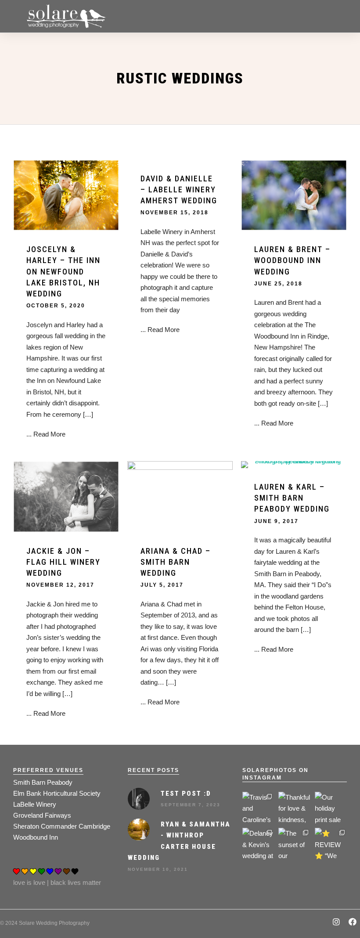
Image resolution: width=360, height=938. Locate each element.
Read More (49, 434)
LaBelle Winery (34, 804)
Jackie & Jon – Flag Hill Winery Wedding (63, 561)
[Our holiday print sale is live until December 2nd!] (331, 808)
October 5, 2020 (55, 306)
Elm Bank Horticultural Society (57, 793)
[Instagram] (336, 923)
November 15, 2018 (174, 212)
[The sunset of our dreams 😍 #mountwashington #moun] (294, 844)
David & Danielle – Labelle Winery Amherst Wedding (178, 189)
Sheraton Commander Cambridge (61, 826)
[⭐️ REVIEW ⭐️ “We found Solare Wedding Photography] (331, 844)
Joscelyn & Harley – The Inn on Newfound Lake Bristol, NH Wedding (63, 271)
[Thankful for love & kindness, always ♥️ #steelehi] (294, 808)
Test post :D (186, 793)
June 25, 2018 (278, 284)
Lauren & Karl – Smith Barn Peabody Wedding (292, 497)
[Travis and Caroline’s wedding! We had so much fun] (258, 808)
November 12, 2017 (60, 585)
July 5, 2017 (162, 585)
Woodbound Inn (35, 837)
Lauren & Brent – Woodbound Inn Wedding (292, 260)
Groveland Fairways (42, 815)
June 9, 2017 (276, 521)
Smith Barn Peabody (42, 782)
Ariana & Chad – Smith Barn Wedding (175, 561)
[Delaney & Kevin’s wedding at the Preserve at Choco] (258, 844)
